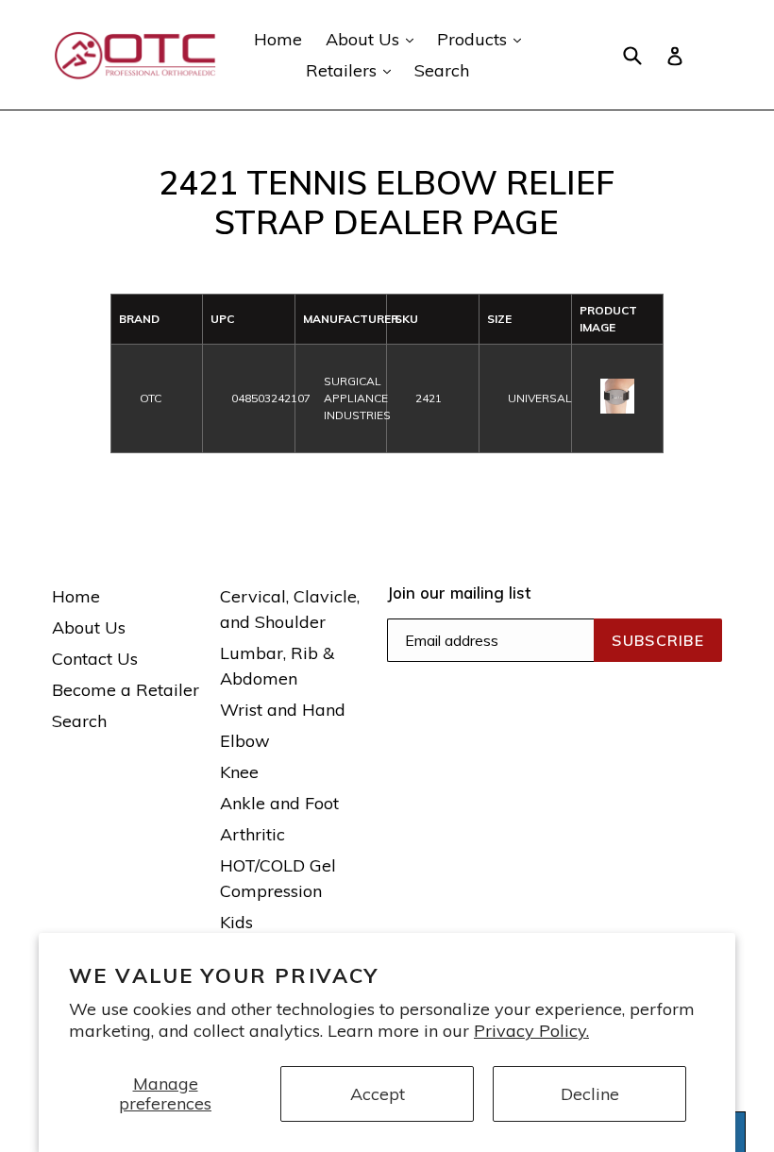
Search (441, 70)
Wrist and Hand (282, 709)
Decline (590, 1094)
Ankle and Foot (279, 803)
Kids (236, 922)
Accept (377, 1094)
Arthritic (252, 834)
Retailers (353, 70)
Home (278, 39)
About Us (374, 38)
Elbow (245, 741)
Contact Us (95, 658)
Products (483, 38)
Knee (239, 772)
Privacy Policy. (531, 1031)
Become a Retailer (125, 690)
